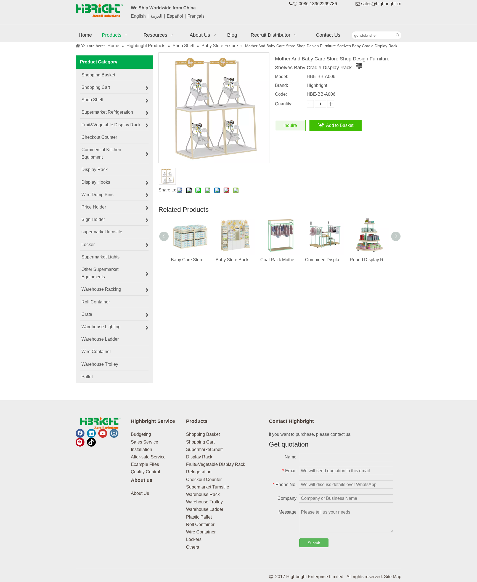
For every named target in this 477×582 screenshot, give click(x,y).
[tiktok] (91, 442)
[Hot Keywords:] (397, 35)
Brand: (281, 85)
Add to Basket (339, 125)
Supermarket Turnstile (207, 487)
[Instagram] (114, 433)
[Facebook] (80, 433)
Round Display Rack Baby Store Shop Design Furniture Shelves (369, 259)
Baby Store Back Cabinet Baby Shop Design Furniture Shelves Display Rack (235, 259)
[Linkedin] (91, 433)
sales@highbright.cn (381, 3)
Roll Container (200, 524)
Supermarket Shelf (204, 449)
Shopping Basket (203, 434)
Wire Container (201, 532)
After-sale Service (148, 457)
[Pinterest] (80, 442)
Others (192, 547)
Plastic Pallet (199, 517)
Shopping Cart (200, 442)
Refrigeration (198, 471)
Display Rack (199, 457)
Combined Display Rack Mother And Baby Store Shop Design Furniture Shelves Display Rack (324, 259)
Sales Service (144, 442)
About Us (140, 493)
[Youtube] (102, 433)
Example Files (145, 464)
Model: (281, 76)
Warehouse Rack (203, 494)
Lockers (194, 539)
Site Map (392, 576)
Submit (314, 543)
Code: (281, 94)
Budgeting (141, 434)
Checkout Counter (204, 479)
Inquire (290, 125)
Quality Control (145, 471)
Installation (141, 449)
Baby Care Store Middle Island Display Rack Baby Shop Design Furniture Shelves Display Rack (190, 259)
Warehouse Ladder (204, 509)
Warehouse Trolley (204, 502)
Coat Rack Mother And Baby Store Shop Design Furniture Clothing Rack (280, 259)
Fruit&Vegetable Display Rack (215, 464)
